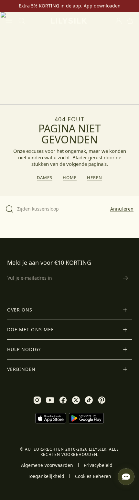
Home (70, 177)
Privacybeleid (98, 465)
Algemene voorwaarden (47, 465)
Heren (94, 177)
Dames (44, 177)
